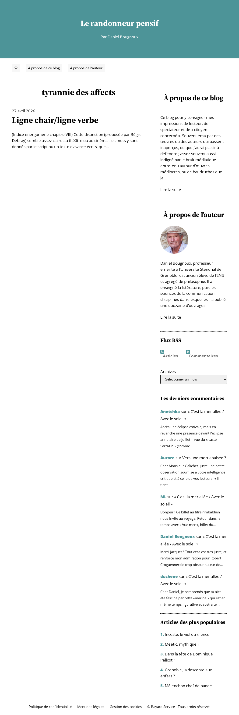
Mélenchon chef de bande (188, 685)
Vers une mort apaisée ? (204, 457)
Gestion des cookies (126, 706)
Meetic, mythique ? (182, 644)
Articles (170, 356)
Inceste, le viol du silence (187, 634)
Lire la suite (170, 189)
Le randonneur (107, 23)
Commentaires (203, 356)
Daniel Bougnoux (177, 536)
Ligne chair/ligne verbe (55, 120)
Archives (168, 371)
